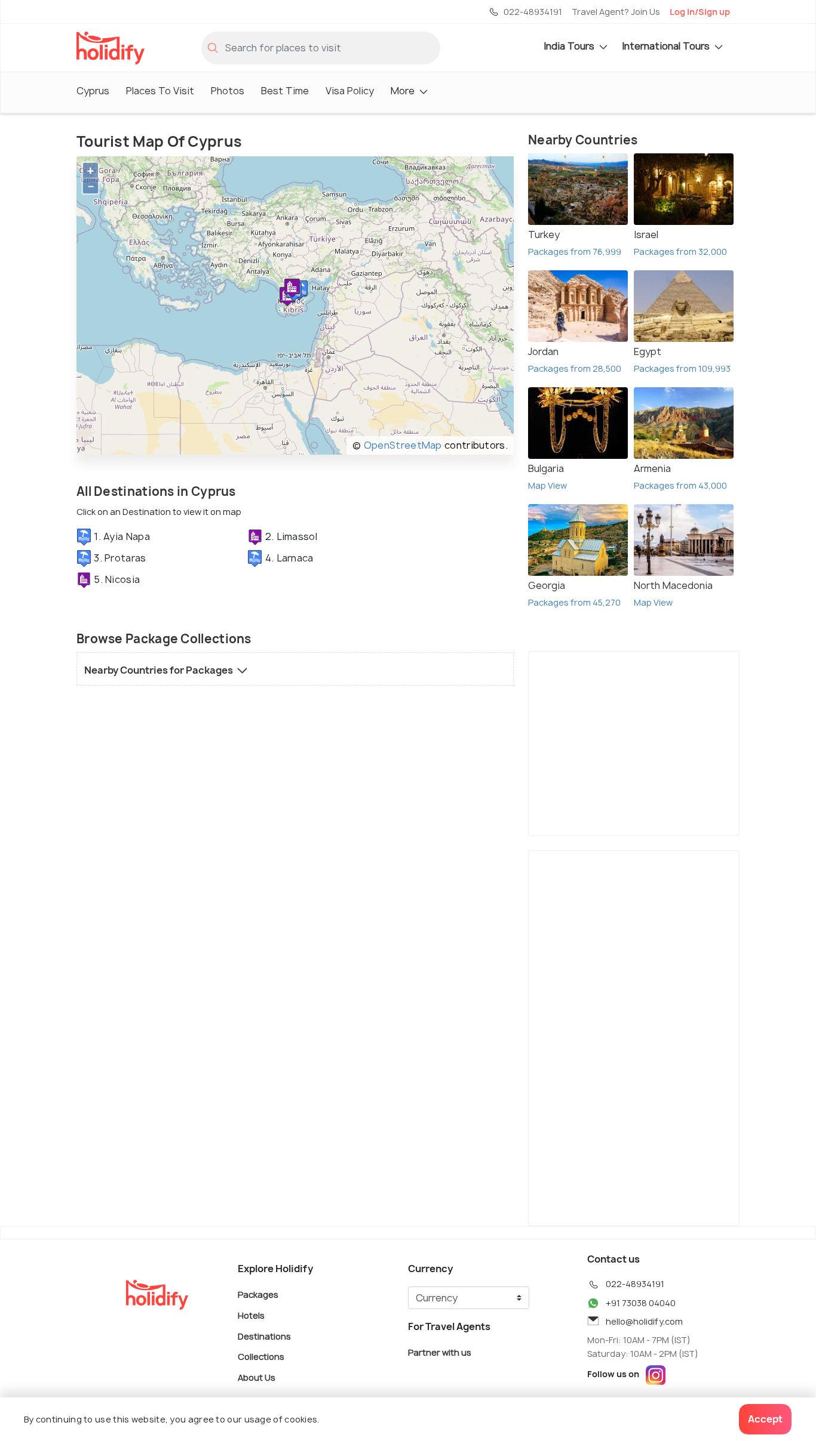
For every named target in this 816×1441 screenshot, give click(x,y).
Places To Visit (160, 90)
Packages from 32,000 (680, 251)
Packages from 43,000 (680, 485)
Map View (547, 485)
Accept (765, 1418)
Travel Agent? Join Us (616, 11)
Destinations (264, 1335)
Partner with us (439, 1352)
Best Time (285, 90)
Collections (261, 1356)
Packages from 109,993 (682, 368)
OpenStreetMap (403, 445)
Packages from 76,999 (574, 251)
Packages (258, 1294)
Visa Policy (350, 90)
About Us (256, 1377)
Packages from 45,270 (574, 602)
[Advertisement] (633, 741)
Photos (227, 90)
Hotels (251, 1315)
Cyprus (92, 90)
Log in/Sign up (700, 11)
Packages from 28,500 (574, 368)
